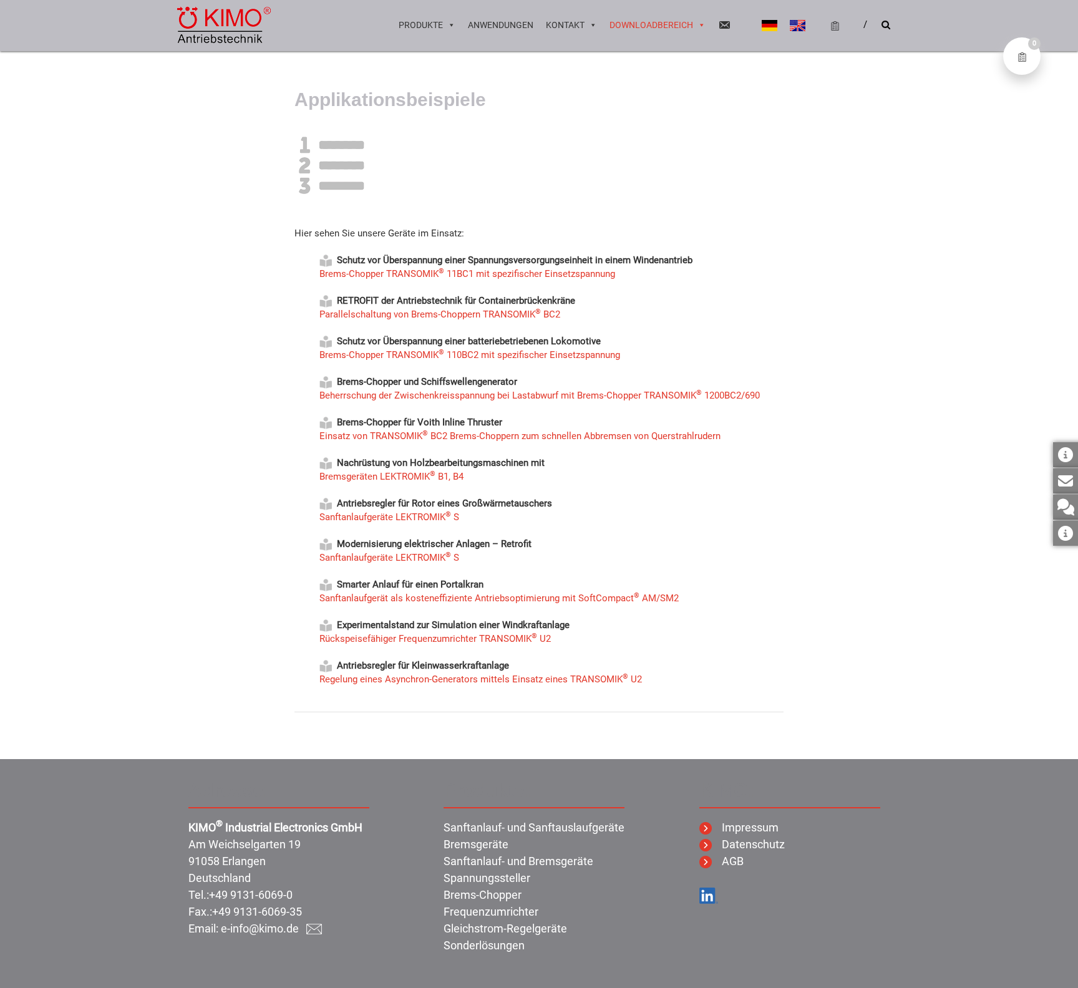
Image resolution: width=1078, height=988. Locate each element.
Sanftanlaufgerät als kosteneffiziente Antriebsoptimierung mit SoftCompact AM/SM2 (499, 598)
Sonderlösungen (484, 945)
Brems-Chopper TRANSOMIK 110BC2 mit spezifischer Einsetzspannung (469, 355)
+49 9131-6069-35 (257, 911)
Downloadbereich (651, 25)
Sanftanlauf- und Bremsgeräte (518, 861)
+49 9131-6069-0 (251, 894)
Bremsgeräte (476, 844)
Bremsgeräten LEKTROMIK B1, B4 (391, 476)
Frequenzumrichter (491, 911)
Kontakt (565, 25)
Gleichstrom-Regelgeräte (505, 928)
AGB (728, 861)
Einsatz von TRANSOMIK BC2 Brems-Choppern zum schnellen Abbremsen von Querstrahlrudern (520, 436)
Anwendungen (500, 25)
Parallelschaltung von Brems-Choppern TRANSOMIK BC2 (439, 314)
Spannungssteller (487, 877)
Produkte (421, 25)
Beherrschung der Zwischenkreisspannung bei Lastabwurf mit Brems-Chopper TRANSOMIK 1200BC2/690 (539, 395)
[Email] (724, 24)
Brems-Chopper (483, 894)
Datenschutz (748, 844)
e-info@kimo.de (263, 928)
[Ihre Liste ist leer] (830, 24)
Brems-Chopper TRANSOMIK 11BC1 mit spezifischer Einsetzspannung (467, 273)
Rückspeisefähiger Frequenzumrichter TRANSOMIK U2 (435, 638)
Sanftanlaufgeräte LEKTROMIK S (389, 517)
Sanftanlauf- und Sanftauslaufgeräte (534, 827)
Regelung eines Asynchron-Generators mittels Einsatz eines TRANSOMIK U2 (480, 679)
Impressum (745, 827)
